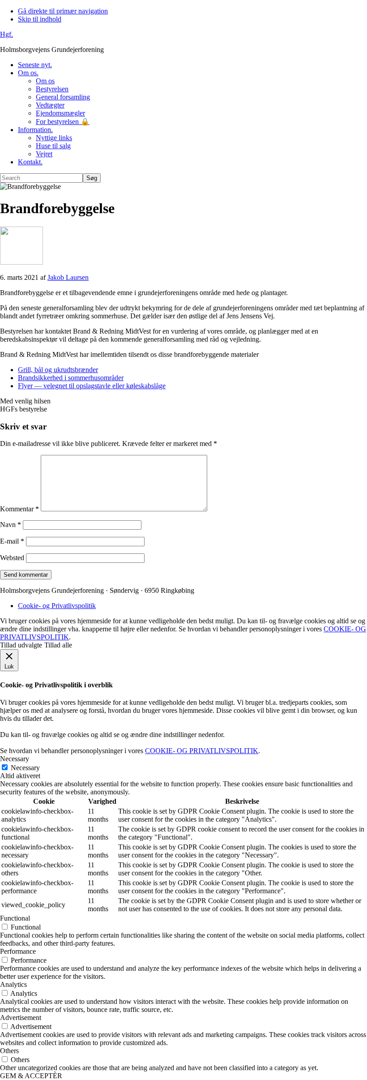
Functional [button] (15, 918)
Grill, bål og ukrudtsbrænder (58, 369)
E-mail (12, 541)
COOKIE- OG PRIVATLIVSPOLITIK (201, 750)
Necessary (25, 767)
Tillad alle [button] (58, 645)
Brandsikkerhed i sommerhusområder (71, 377)
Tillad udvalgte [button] (21, 645)
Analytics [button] (13, 984)
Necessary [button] (14, 759)
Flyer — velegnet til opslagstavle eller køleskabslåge (92, 386)
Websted (12, 557)
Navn (10, 524)
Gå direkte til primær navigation (63, 11)
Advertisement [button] (20, 1017)
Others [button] (9, 1050)
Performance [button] (18, 951)
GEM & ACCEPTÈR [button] (31, 1076)
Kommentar (19, 509)
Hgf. (6, 34)
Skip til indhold (39, 19)
